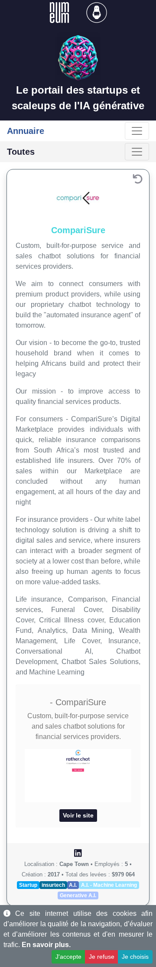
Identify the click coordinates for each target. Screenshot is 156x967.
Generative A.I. (78, 895)
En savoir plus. (46, 944)
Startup (28, 885)
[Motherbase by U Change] (96, 12)
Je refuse (101, 956)
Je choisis (135, 956)
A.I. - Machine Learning (109, 885)
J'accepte (68, 956)
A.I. (73, 885)
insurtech (53, 885)
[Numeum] (60, 12)
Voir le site (78, 815)
